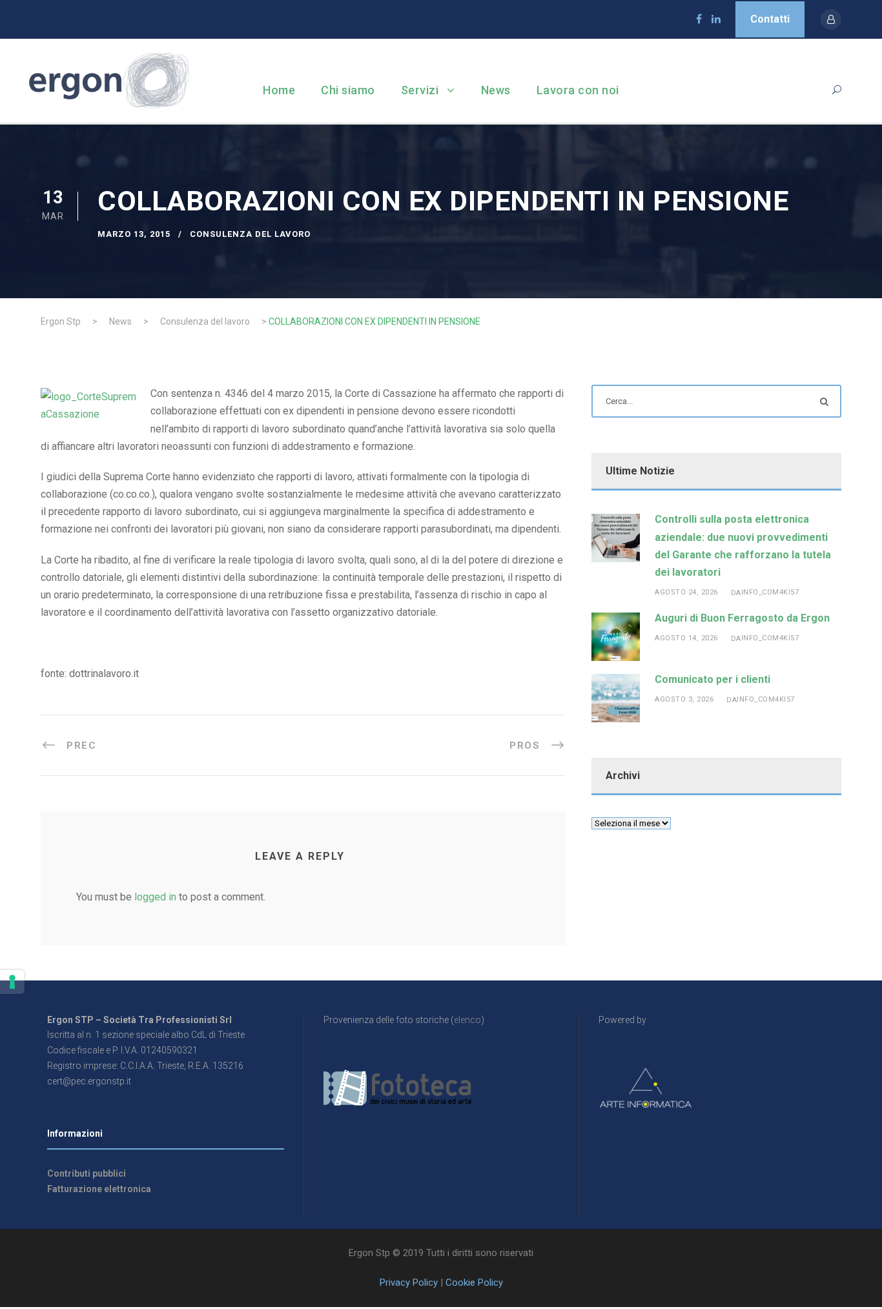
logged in (155, 897)
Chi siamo (348, 90)
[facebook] (699, 19)
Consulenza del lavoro (250, 234)
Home (279, 90)
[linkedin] (716, 19)
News (496, 90)
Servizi (420, 90)
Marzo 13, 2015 (133, 234)
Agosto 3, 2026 (684, 699)
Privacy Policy (409, 1282)
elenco (467, 1020)
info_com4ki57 (770, 592)
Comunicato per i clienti (712, 679)
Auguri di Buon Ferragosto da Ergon (742, 618)
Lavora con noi (578, 90)
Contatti (770, 19)
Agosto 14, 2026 (686, 638)
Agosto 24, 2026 (686, 592)
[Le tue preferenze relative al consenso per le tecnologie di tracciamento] (12, 981)
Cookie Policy (474, 1282)
